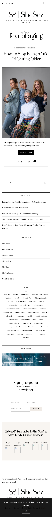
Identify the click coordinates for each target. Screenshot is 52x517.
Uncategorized (32, 48)
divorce (43, 309)
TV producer (40, 334)
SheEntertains (7, 255)
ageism (7, 294)
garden (45, 312)
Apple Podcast (8, 444)
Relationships (40, 330)
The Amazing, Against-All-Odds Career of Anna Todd (22, 219)
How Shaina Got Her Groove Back (15, 208)
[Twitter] (5, 3)
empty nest (8, 312)
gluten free (10, 316)
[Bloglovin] (7, 3)
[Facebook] (3, 3)
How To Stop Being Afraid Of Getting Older (26, 56)
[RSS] (12, 3)
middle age (9, 327)
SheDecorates (7, 249)
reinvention (27, 330)
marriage (27, 323)
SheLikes (5, 267)
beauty (17, 298)
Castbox (44, 442)
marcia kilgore (15, 323)
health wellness (41, 316)
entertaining (21, 312)
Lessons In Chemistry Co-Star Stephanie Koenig (20, 213)
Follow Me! (26, 469)
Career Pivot (21, 301)
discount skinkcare (30, 309)
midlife (19, 327)
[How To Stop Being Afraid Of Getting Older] (26, 102)
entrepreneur (34, 312)
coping (42, 301)
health (30, 316)
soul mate (11, 334)
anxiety (8, 298)
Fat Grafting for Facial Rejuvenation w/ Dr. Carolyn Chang (24, 202)
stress (20, 334)
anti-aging (26, 294)
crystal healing (26, 305)
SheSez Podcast (20, 48)
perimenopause (13, 330)
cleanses (33, 301)
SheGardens (6, 261)
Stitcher (35, 442)
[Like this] (33, 161)
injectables (14, 320)
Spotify (26, 442)
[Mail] (10, 3)
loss (34, 320)
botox (11, 301)
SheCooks (6, 244)
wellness (26, 338)
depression (39, 305)
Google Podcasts (17, 444)
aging (16, 294)
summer (29, 334)
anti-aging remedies (40, 294)
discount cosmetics (13, 309)
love (41, 320)
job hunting (26, 320)
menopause (39, 323)
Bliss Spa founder (41, 298)
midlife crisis (30, 327)
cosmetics (13, 305)
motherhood (43, 327)
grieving (21, 316)
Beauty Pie (27, 298)
